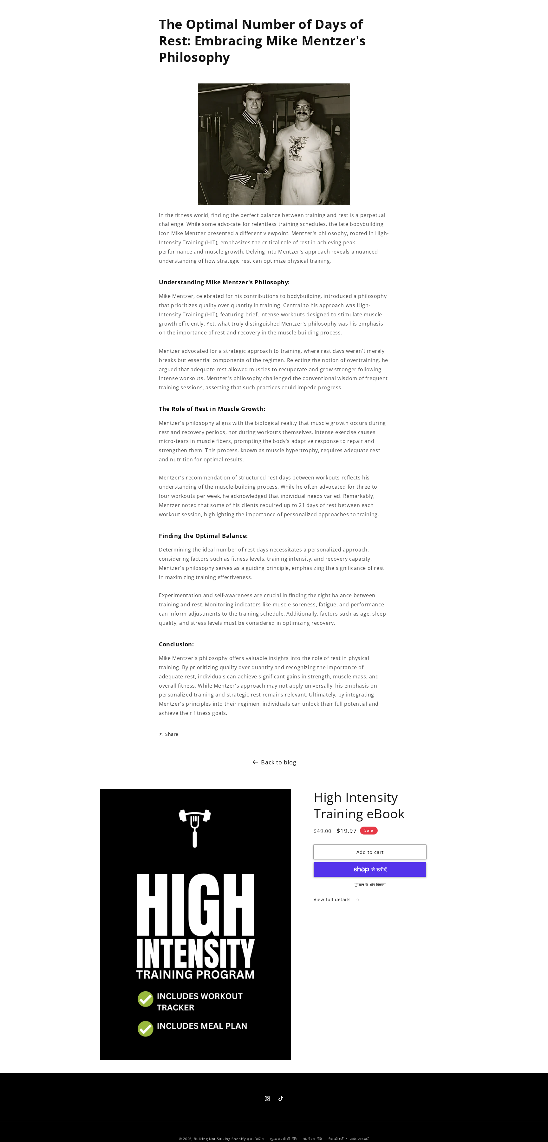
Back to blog (278, 762)
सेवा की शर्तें (335, 1138)
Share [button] (172, 734)
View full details (333, 899)
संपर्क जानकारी (359, 1138)
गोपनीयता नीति (312, 1138)
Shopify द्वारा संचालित (248, 1138)
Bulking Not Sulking (212, 1138)
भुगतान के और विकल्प (370, 884)
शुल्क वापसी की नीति (283, 1138)
